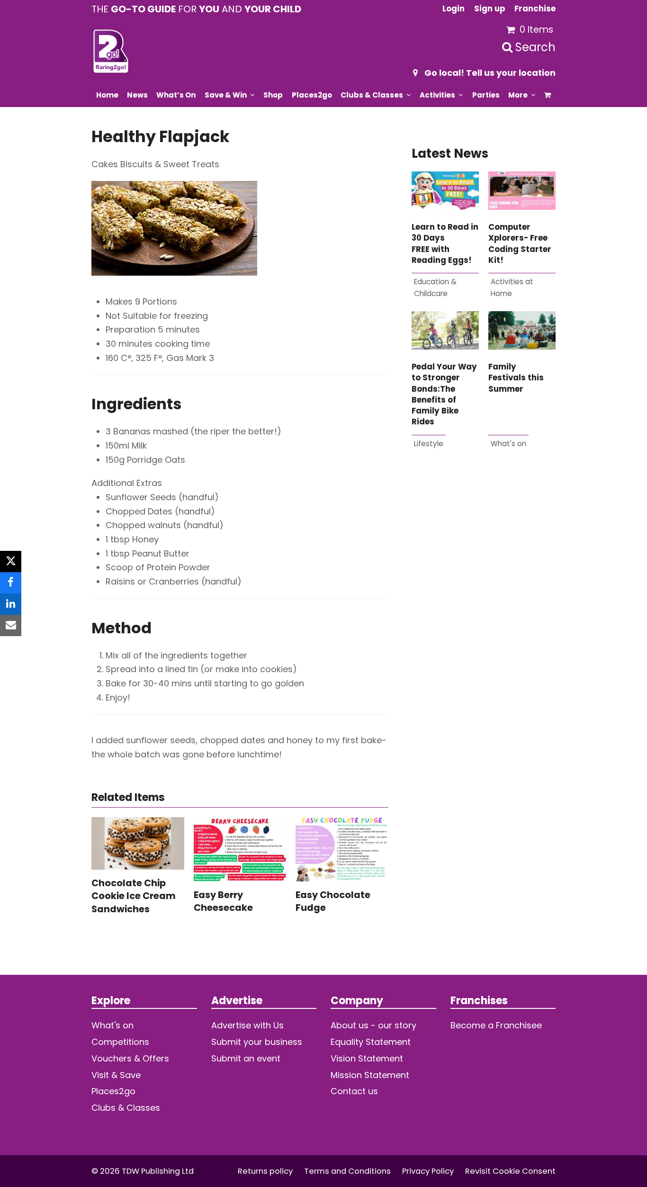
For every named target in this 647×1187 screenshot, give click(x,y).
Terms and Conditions (347, 1171)
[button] (547, 95)
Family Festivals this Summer (516, 378)
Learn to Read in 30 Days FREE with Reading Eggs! (445, 244)
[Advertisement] (484, 577)
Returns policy (265, 1171)
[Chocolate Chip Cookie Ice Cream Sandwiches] (137, 842)
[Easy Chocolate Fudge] (342, 848)
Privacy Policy (428, 1171)
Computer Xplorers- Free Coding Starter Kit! (519, 244)
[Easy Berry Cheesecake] (240, 848)
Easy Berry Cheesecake (223, 901)
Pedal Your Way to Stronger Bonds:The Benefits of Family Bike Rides (444, 394)
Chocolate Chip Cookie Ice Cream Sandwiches (133, 896)
